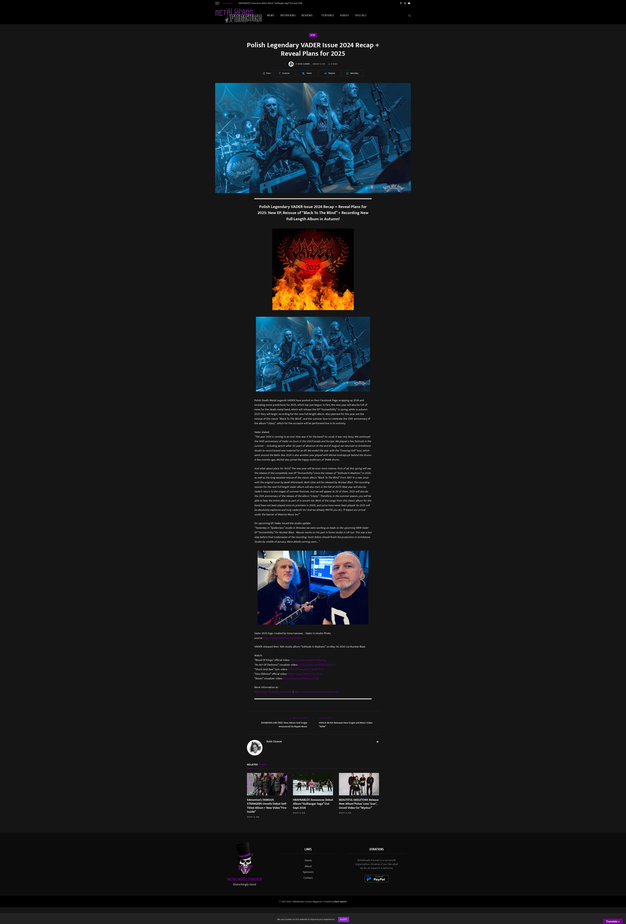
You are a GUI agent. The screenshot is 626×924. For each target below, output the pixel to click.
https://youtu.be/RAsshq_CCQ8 (301, 678)
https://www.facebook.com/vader (282, 638)
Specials (361, 15)
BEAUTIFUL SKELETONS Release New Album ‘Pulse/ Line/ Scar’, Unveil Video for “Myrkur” (359, 804)
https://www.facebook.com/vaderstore (316, 692)
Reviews (307, 15)
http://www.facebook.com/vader (273, 692)
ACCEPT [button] (343, 919)
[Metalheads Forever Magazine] (238, 15)
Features (328, 15)
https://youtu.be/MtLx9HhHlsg (308, 660)
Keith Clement (304, 64)
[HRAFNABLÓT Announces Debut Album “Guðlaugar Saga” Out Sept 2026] (313, 784)
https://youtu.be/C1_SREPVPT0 (306, 669)
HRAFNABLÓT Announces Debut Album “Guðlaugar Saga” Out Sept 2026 (270, 3)
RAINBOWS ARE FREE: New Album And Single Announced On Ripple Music (284, 725)
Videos (344, 15)
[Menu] (217, 3)
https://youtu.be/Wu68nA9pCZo (317, 665)
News (270, 15)
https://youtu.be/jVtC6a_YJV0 (305, 674)
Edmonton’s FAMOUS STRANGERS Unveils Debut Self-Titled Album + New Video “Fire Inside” (267, 806)
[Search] (409, 15)
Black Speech (340, 901)
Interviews (288, 15)
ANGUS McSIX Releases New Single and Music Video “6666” (345, 725)
